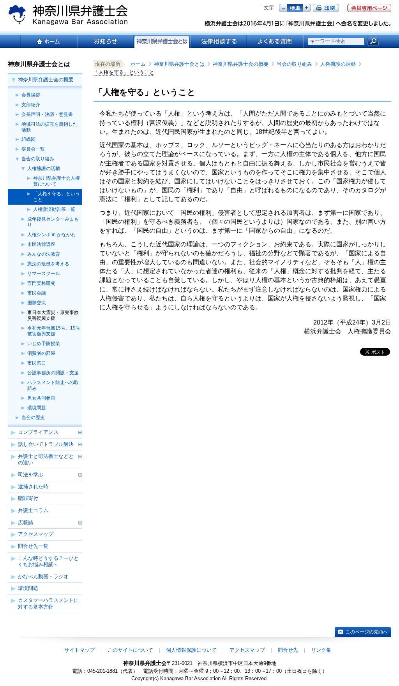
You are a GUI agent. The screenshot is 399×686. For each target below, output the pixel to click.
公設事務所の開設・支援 (53, 372)
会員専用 (369, 8)
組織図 (28, 139)
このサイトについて (130, 650)
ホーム (48, 41)
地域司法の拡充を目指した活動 (49, 127)
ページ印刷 (326, 8)
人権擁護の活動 (43, 168)
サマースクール (43, 273)
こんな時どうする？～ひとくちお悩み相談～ (48, 561)
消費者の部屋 (41, 353)
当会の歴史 (33, 417)
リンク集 (321, 650)
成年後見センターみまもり (53, 222)
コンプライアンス (38, 432)
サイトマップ (79, 650)
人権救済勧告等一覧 (54, 209)
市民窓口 (36, 363)
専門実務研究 (41, 283)
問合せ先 (288, 650)
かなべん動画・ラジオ (43, 576)
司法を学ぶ (30, 474)
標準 (295, 8)
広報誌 (25, 522)
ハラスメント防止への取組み (53, 385)
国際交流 (36, 302)
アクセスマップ (35, 534)
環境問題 (36, 407)
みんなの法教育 (43, 254)
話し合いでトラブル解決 (46, 444)
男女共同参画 (41, 398)
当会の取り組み (37, 158)
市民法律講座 (41, 244)
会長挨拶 (30, 95)
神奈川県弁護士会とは (182, 64)
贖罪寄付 (28, 498)
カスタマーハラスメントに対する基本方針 (48, 603)
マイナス (283, 8)
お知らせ (105, 41)
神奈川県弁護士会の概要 (46, 79)
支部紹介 (30, 104)
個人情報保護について (191, 650)
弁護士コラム (33, 510)
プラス (307, 8)
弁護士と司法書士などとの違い (46, 459)
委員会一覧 (33, 149)
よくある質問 (275, 41)
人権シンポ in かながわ (51, 234)
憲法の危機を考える (48, 263)
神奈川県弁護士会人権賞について (56, 181)
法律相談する (218, 41)
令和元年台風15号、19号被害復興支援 (53, 331)
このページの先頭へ (367, 632)
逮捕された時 (33, 486)
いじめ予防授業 (43, 343)
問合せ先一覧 (33, 546)
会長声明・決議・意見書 (47, 114)
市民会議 (36, 293)
